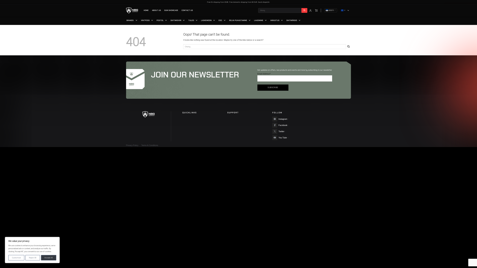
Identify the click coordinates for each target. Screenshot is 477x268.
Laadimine (258, 20)
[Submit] (304, 10)
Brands (130, 20)
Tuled (191, 20)
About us (156, 10)
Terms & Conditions (149, 145)
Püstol (160, 20)
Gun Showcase (171, 10)
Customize (16, 258)
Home (146, 10)
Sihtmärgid (291, 20)
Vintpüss (145, 20)
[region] (32, 250)
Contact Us (187, 10)
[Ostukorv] (316, 10)
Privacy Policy (132, 145)
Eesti (331, 10)
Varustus (274, 20)
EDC (220, 20)
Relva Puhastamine (238, 20)
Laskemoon (206, 20)
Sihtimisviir (176, 20)
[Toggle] (137, 21)
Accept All (48, 258)
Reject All (32, 258)
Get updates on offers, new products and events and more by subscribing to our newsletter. (294, 70)
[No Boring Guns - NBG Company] (132, 10)
